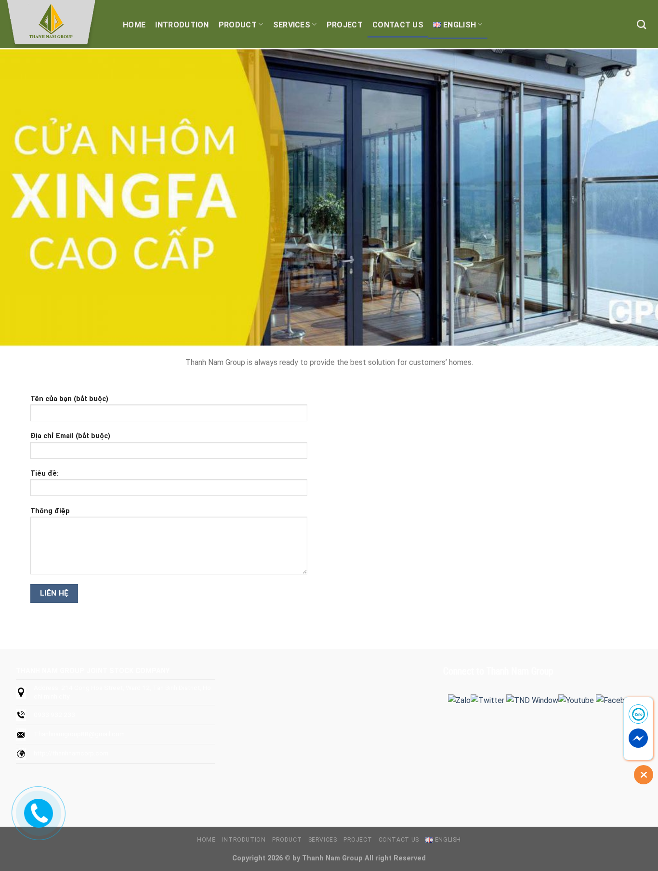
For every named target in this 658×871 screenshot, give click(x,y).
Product (238, 24)
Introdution (182, 24)
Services (292, 24)
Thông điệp (50, 511)
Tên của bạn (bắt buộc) (69, 399)
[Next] (632, 197)
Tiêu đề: (44, 473)
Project (345, 24)
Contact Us (397, 24)
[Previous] (25, 197)
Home (134, 24)
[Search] (641, 24)
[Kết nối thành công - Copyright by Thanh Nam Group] (55, 24)
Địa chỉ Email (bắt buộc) (70, 436)
